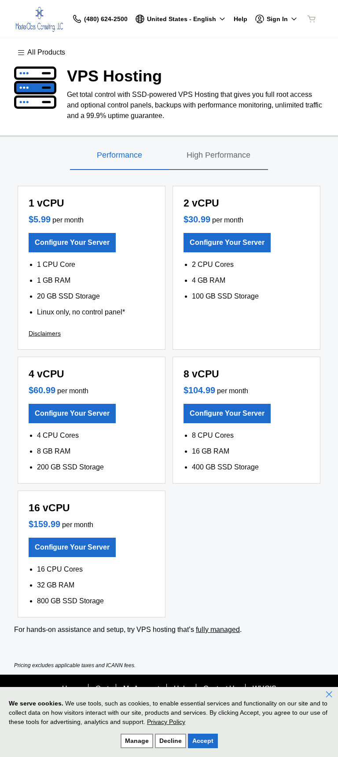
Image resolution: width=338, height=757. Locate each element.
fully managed (218, 629)
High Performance (218, 155)
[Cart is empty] (311, 19)
